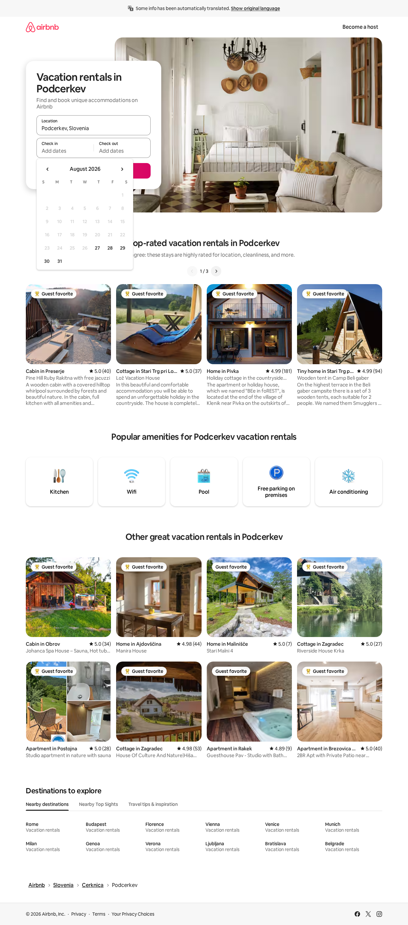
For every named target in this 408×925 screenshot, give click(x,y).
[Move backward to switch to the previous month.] (48, 169)
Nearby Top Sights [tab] (98, 804)
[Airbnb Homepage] (42, 27)
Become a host (360, 27)
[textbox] (65, 151)
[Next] (216, 271)
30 (47, 261)
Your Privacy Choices (133, 914)
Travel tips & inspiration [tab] (153, 804)
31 (59, 261)
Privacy (78, 914)
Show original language (255, 8)
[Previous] (192, 271)
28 (110, 248)
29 (122, 248)
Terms (98, 914)
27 (97, 248)
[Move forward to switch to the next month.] (122, 169)
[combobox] (93, 128)
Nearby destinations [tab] (47, 804)
